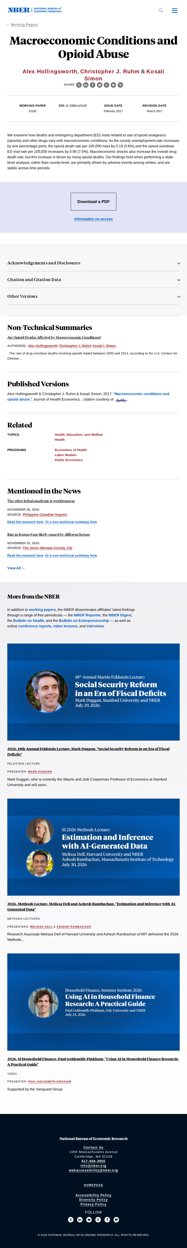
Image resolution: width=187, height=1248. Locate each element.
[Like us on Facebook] (107, 1219)
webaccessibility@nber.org (93, 1170)
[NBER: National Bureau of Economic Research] (38, 11)
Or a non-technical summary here (71, 522)
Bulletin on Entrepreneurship (84, 621)
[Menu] (175, 10)
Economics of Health (71, 450)
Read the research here (25, 522)
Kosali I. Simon (104, 346)
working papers (42, 610)
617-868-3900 (94, 1161)
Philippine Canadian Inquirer (45, 514)
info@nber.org (93, 1165)
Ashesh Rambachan (74, 926)
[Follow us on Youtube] (116, 1219)
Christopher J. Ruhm (110, 71)
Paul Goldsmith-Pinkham (49, 1081)
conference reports (34, 626)
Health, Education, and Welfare (79, 434)
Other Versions (22, 296)
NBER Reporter (87, 615)
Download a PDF (93, 201)
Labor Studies (66, 455)
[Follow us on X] (70, 1219)
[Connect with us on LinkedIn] (80, 1219)
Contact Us (93, 1147)
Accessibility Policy (93, 1195)
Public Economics (69, 460)
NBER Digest (120, 615)
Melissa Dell (41, 926)
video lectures (65, 626)
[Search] (161, 10)
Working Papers (24, 24)
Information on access (93, 219)
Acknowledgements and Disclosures (43, 263)
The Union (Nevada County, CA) (47, 548)
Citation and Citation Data (34, 279)
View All (14, 568)
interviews (95, 626)
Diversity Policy (93, 1199)
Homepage (93, 1185)
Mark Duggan (40, 771)
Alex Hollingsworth (50, 71)
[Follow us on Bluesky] (89, 1219)
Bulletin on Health (28, 621)
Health (60, 439)
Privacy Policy (93, 1204)
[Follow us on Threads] (98, 1219)
